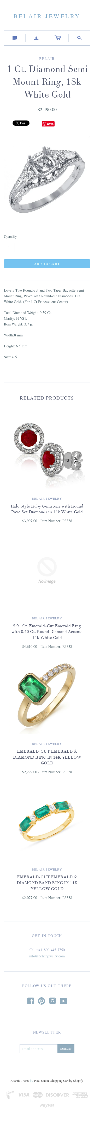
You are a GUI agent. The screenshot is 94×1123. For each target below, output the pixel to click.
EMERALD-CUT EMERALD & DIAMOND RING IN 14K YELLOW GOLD (47, 757)
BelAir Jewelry (47, 16)
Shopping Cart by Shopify (66, 1080)
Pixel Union (41, 1080)
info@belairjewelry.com (47, 955)
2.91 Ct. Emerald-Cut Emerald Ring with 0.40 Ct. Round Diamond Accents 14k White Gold (47, 631)
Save (50, 124)
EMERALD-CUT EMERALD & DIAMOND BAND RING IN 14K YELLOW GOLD (47, 882)
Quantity (10, 236)
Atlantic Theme (19, 1080)
